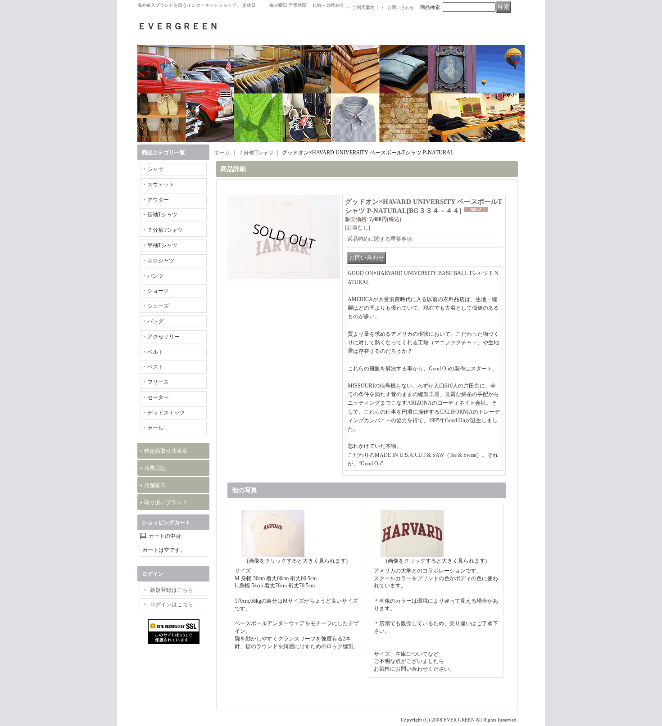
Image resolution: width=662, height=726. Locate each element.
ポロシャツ (160, 260)
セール (155, 428)
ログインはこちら (171, 604)
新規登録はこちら (171, 590)
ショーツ (158, 291)
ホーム (222, 152)
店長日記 (155, 468)
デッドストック (166, 413)
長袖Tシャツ (162, 215)
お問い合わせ (400, 7)
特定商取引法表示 (165, 451)
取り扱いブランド (165, 502)
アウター (158, 200)
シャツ (155, 169)
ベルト (155, 352)
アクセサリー (163, 337)
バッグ (155, 321)
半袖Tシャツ (162, 245)
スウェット (160, 184)
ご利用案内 (363, 7)
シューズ (158, 306)
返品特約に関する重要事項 (379, 239)
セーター (158, 397)
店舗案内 (155, 485)
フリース (158, 382)
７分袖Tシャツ (165, 230)
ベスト (155, 367)
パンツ (155, 276)
